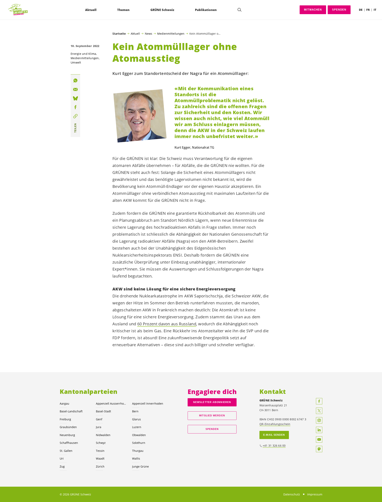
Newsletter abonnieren (212, 402)
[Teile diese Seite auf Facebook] (75, 107)
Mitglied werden (212, 415)
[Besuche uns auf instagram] (319, 420)
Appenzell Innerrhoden (147, 403)
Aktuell (135, 33)
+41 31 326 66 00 (274, 445)
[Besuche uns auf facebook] (319, 401)
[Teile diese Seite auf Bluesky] (75, 98)
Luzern (136, 427)
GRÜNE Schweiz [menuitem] (162, 10)
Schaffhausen (69, 443)
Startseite (119, 33)
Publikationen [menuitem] (206, 10)
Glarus (136, 419)
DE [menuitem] (361, 10)
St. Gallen (66, 451)
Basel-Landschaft (71, 411)
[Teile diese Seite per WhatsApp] (75, 80)
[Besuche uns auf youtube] (319, 439)
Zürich (100, 466)
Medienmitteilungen (170, 33)
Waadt (100, 458)
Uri (62, 458)
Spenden (339, 9)
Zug (62, 466)
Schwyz (101, 443)
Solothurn (138, 443)
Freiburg (65, 419)
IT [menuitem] (375, 10)
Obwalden (139, 435)
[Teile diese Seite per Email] (75, 89)
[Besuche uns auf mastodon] (319, 449)
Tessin (100, 451)
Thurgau (137, 451)
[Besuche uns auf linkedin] (319, 430)
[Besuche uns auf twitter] (319, 411)
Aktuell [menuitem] (90, 10)
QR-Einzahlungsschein (274, 424)
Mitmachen (313, 9)
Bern (135, 411)
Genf (99, 419)
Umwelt (76, 62)
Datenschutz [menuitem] (291, 494)
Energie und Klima (83, 54)
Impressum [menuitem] (314, 494)
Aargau (64, 403)
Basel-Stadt (103, 411)
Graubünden (68, 427)
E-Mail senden (274, 434)
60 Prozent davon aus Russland (166, 323)
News (148, 33)
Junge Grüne (140, 466)
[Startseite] (18, 9)
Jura (98, 427)
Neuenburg (67, 435)
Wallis (136, 458)
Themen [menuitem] (123, 10)
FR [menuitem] (368, 10)
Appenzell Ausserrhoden (111, 403)
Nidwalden (103, 435)
